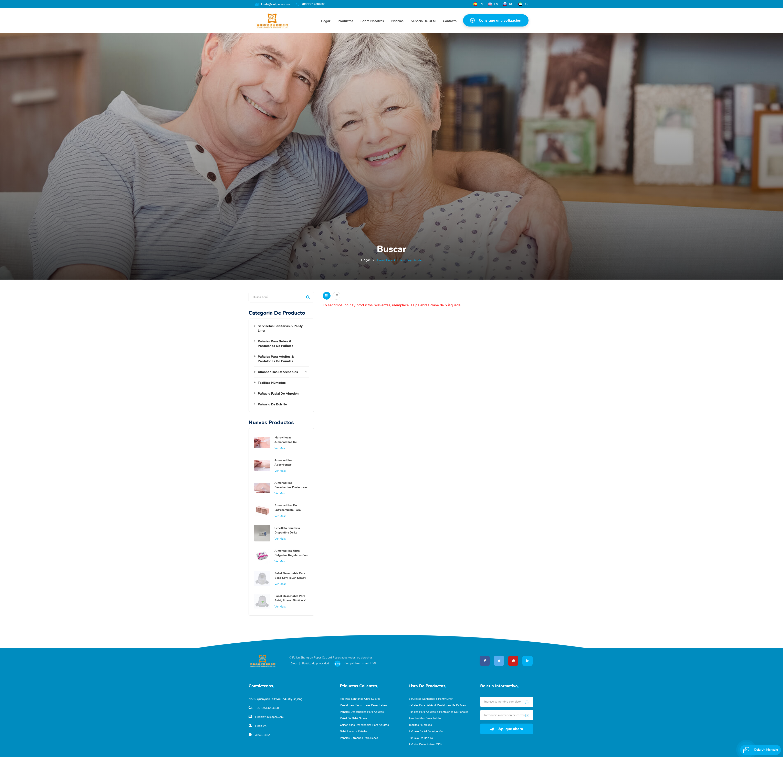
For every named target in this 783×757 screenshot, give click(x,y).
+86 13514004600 (313, 4)
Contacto (450, 21)
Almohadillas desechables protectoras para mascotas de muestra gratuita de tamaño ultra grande (290, 485)
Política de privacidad (315, 663)
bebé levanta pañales (354, 731)
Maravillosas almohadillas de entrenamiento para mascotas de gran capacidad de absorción (287, 440)
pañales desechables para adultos (362, 712)
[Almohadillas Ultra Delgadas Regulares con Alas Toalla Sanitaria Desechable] (262, 555)
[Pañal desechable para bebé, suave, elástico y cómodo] (262, 601)
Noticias (397, 21)
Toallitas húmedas (272, 383)
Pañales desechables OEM (425, 744)
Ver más (279, 448)
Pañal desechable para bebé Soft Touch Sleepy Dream (290, 575)
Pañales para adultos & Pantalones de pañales (276, 358)
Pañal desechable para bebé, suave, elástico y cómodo (289, 598)
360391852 (262, 735)
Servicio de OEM (423, 21)
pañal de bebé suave (353, 718)
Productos (345, 21)
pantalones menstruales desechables (363, 705)
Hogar (325, 21)
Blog (293, 663)
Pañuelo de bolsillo (272, 404)
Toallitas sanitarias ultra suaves (360, 699)
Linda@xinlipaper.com (275, 4)
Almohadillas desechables (278, 372)
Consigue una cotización (500, 20)
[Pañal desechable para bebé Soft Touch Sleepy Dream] (262, 578)
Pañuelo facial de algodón (278, 393)
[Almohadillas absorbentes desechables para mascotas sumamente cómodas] (262, 465)
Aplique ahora (510, 728)
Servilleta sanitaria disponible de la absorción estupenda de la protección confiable (291, 530)
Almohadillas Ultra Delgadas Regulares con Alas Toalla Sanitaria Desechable (290, 553)
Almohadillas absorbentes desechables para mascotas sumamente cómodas (288, 462)
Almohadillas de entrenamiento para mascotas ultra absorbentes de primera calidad (290, 508)
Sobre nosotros (372, 21)
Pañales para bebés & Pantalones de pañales (275, 343)
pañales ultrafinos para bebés (359, 738)
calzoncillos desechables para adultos (364, 725)
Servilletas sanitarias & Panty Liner (280, 328)
